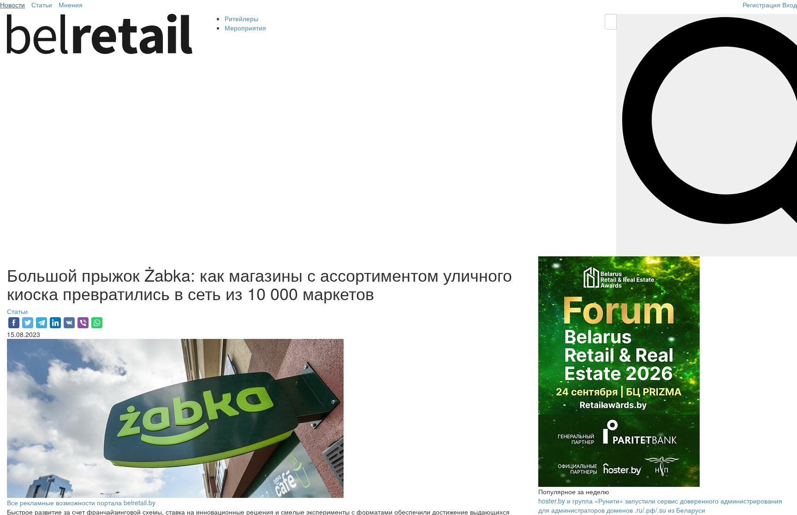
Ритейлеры (241, 18)
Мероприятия (245, 27)
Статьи (41, 4)
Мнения (71, 4)
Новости (12, 4)
